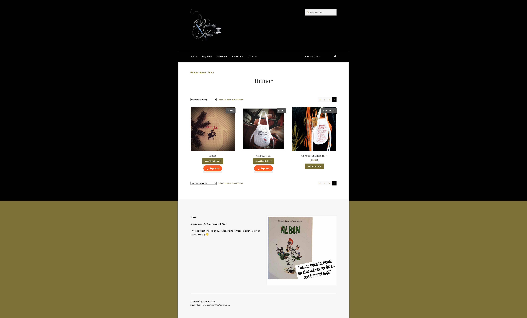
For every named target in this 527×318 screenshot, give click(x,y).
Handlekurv (237, 56)
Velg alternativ (314, 166)
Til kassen (252, 56)
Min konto (222, 56)
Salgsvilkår (207, 56)
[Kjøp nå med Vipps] (212, 168)
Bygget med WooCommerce (216, 304)
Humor (203, 72)
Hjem (196, 72)
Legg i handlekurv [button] (213, 161)
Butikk (193, 56)
